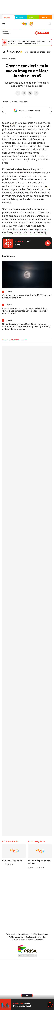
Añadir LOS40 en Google (29, 110)
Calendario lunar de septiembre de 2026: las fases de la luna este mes (27, 296)
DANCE (31, 17)
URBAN (44, 17)
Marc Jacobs (14, 339)
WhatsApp (30, 93)
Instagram (10, 878)
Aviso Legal (10, 934)
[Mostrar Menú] (4, 24)
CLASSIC (19, 17)
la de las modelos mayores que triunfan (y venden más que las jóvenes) (25, 230)
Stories (43, 878)
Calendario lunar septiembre (39, 51)
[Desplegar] (27, 995)
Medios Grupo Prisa (27, 955)
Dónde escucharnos (35, 940)
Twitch (38, 878)
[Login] (50, 24)
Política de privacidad (39, 934)
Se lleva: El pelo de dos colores (39, 862)
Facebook (17, 93)
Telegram (36, 93)
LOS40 (7, 17)
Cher (4, 339)
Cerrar (49, 41)
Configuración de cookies (36, 937)
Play (50, 1004)
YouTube (21, 878)
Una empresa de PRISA (27, 949)
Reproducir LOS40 (48, 243)
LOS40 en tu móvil (18, 940)
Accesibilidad (23, 934)
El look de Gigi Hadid (12, 860)
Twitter (23, 93)
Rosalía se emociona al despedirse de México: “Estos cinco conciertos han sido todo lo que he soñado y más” (25, 311)
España (5, 33)
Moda (12, 59)
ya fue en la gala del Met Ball (25, 187)
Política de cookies (16, 937)
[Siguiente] (49, 51)
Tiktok (16, 878)
